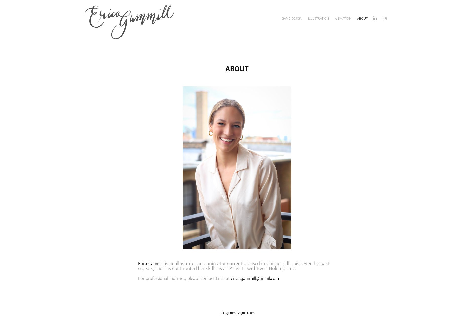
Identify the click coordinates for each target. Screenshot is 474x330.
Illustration (318, 18)
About (362, 18)
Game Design (292, 18)
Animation (343, 18)
